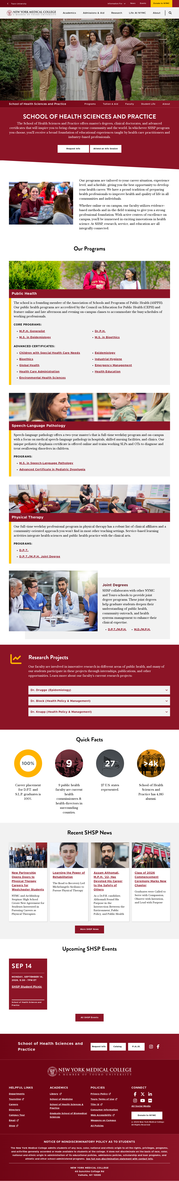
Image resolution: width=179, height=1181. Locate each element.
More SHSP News (89, 929)
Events (143, 3)
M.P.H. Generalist (32, 331)
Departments (17, 1094)
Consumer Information (104, 1110)
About (156, 13)
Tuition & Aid (110, 104)
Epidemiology (105, 352)
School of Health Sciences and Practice (37, 104)
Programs (90, 104)
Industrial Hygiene (108, 359)
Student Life (148, 104)
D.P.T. (24, 550)
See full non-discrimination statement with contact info (119, 1159)
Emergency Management (113, 365)
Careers (13, 1104)
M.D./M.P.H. (142, 629)
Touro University (18, 4)
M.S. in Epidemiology (35, 337)
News (133, 3)
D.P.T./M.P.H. (117, 629)
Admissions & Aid (93, 13)
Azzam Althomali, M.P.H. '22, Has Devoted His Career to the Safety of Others (108, 881)
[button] (117, 3)
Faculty (129, 104)
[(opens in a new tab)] (151, 1047)
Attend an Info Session (104, 149)
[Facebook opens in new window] (135, 1095)
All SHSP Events (89, 1018)
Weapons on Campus (103, 1120)
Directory (14, 1110)
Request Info (73, 149)
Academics (69, 13)
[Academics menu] (78, 13)
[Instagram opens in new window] (135, 1101)
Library (54, 1094)
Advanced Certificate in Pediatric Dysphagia (52, 469)
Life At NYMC (137, 13)
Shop (12, 1126)
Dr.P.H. (100, 331)
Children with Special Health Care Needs (49, 352)
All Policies (97, 1126)
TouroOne (15, 1099)
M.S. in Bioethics (107, 337)
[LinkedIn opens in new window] (150, 1095)
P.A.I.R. (136, 1047)
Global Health (29, 365)
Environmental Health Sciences (42, 377)
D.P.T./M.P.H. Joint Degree (39, 556)
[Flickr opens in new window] (150, 1101)
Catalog (115, 1047)
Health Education (108, 371)
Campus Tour (17, 1115)
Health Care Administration (39, 371)
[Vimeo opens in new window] (142, 1101)
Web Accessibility (101, 1115)
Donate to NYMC (160, 3)
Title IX (95, 1104)
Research (116, 13)
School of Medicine (61, 1099)
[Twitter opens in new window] (142, 1095)
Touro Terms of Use (102, 1099)
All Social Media (141, 1106)
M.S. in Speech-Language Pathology (46, 463)
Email (12, 1120)
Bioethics (26, 359)
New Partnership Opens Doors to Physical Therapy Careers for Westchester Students (28, 881)
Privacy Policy (99, 1094)
